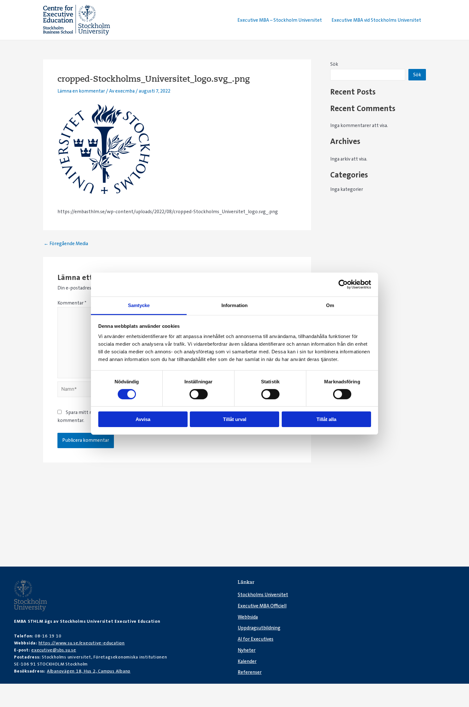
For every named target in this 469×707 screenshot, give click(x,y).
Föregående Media (66, 243)
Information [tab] (234, 305)
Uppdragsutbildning (259, 628)
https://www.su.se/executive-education (82, 643)
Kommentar (71, 303)
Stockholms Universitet (263, 594)
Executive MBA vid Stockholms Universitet (376, 20)
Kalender (247, 661)
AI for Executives (255, 639)
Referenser (250, 672)
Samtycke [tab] (139, 305)
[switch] (199, 394)
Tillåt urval (234, 419)
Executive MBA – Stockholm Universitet (279, 20)
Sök (334, 64)
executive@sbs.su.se (53, 650)
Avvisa (143, 419)
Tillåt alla (326, 419)
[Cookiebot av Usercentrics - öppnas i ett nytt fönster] (343, 284)
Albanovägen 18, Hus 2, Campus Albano (88, 671)
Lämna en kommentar (81, 91)
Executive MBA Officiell (262, 606)
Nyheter (247, 650)
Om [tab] (330, 305)
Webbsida (248, 617)
